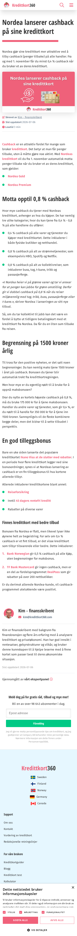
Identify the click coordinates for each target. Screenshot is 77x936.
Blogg (7, 868)
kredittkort (19, 149)
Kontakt (8, 829)
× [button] (72, 887)
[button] (38, 930)
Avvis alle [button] (57, 920)
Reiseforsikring (18, 492)
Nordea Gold (16, 176)
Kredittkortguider (14, 862)
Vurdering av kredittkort (18, 835)
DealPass (53, 572)
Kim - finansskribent (36, 610)
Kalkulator (10, 881)
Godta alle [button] (20, 920)
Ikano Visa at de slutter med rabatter (46, 457)
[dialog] (38, 910)
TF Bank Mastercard (20, 567)
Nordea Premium (19, 185)
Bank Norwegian (18, 553)
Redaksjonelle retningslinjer (20, 841)
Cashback (9, 144)
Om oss (8, 822)
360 (38, 768)
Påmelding (38, 723)
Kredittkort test (13, 875)
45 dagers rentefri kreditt (33, 500)
